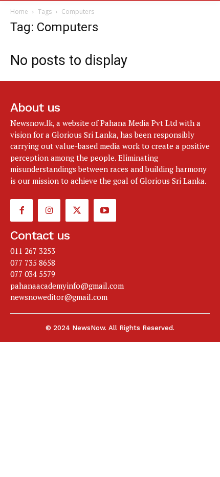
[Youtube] (105, 210)
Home (19, 11)
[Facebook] (21, 210)
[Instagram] (49, 210)
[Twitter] (76, 210)
